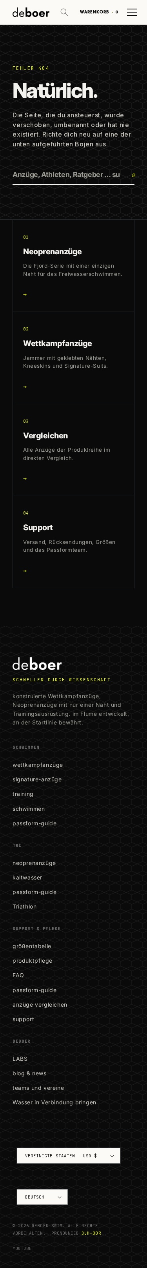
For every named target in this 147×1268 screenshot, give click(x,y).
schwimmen (29, 808)
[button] (64, 12)
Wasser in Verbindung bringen (54, 1102)
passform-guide (34, 823)
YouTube (22, 1248)
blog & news (30, 1073)
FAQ (18, 975)
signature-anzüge (37, 779)
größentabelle (32, 946)
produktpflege (33, 960)
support (23, 1019)
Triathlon (24, 906)
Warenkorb (99, 12)
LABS (20, 1058)
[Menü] (132, 12)
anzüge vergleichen (40, 1004)
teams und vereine (38, 1087)
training (23, 793)
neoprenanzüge (34, 862)
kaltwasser (27, 877)
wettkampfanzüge (38, 764)
